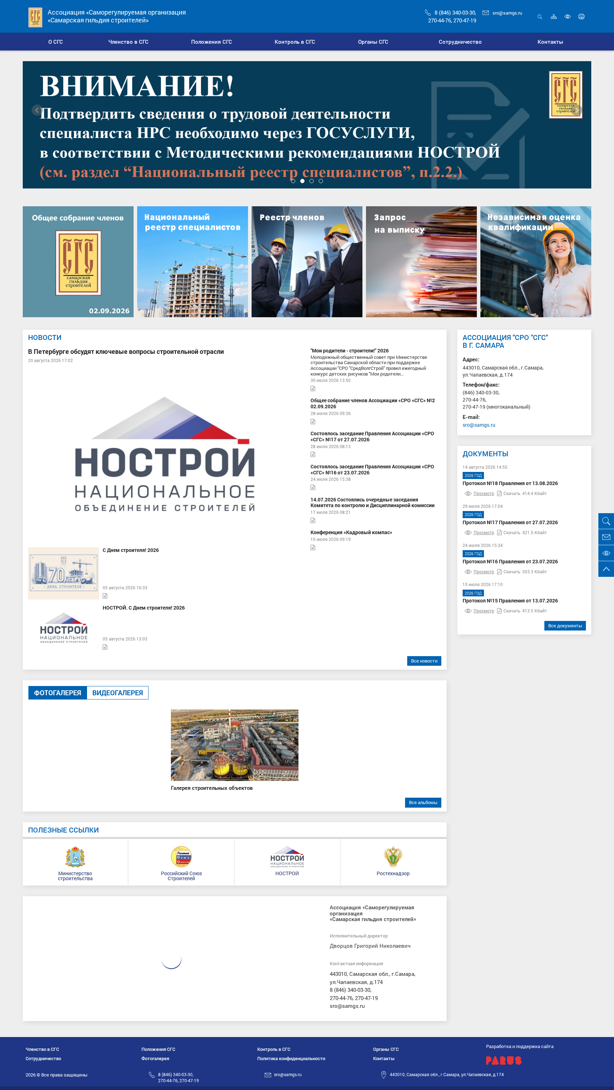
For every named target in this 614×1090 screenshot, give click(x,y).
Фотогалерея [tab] (57, 692)
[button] (128, 41)
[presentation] (37, 110)
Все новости (424, 661)
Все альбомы (423, 802)
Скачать (512, 493)
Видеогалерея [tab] (117, 692)
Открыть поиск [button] (539, 20)
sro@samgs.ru (507, 13)
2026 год (473, 475)
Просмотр (484, 493)
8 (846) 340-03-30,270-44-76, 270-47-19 (178, 1077)
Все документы (565, 625)
